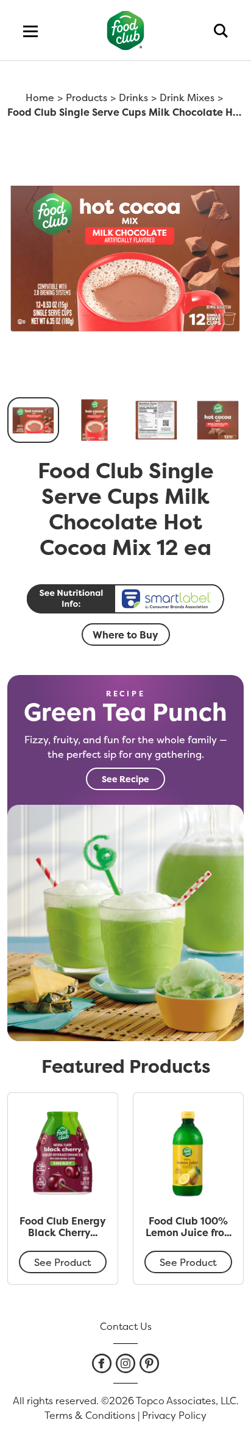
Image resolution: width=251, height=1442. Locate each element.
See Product (62, 1262)
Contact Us (126, 1326)
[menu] (30, 30)
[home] (126, 30)
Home (40, 97)
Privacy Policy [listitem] (174, 1415)
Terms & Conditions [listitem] (89, 1415)
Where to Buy (125, 634)
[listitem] (101, 1363)
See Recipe (125, 779)
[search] (221, 30)
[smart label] (125, 598)
